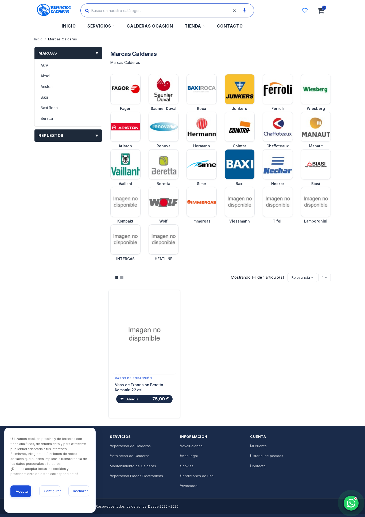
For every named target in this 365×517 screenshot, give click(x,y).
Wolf (163, 221)
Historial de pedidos (266, 456)
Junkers (239, 108)
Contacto (258, 466)
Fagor (125, 108)
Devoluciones (191, 446)
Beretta (163, 184)
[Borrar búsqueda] (234, 10)
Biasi (315, 184)
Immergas (201, 221)
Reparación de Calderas (130, 446)
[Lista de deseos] (305, 10)
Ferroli (277, 108)
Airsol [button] (45, 76)
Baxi (239, 184)
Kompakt (125, 221)
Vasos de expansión (133, 378)
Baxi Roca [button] (49, 108)
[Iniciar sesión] (279, 10)
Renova (163, 146)
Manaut (316, 146)
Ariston (125, 146)
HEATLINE (163, 259)
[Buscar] (87, 10)
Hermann (201, 146)
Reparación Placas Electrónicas (136, 476)
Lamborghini (315, 221)
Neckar (277, 184)
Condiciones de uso (196, 476)
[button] (101, 27)
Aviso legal (189, 456)
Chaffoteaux (277, 146)
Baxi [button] (44, 97)
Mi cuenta (258, 446)
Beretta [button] (47, 118)
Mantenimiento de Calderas (133, 466)
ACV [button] (44, 65)
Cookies (186, 466)
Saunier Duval (163, 108)
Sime (201, 184)
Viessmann (239, 221)
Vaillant (125, 184)
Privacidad (188, 486)
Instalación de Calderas (130, 456)
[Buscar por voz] (244, 10)
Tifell (277, 221)
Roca (201, 108)
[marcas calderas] (116, 277)
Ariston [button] (47, 87)
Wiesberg (316, 108)
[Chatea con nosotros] (351, 503)
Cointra (239, 146)
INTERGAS (125, 259)
